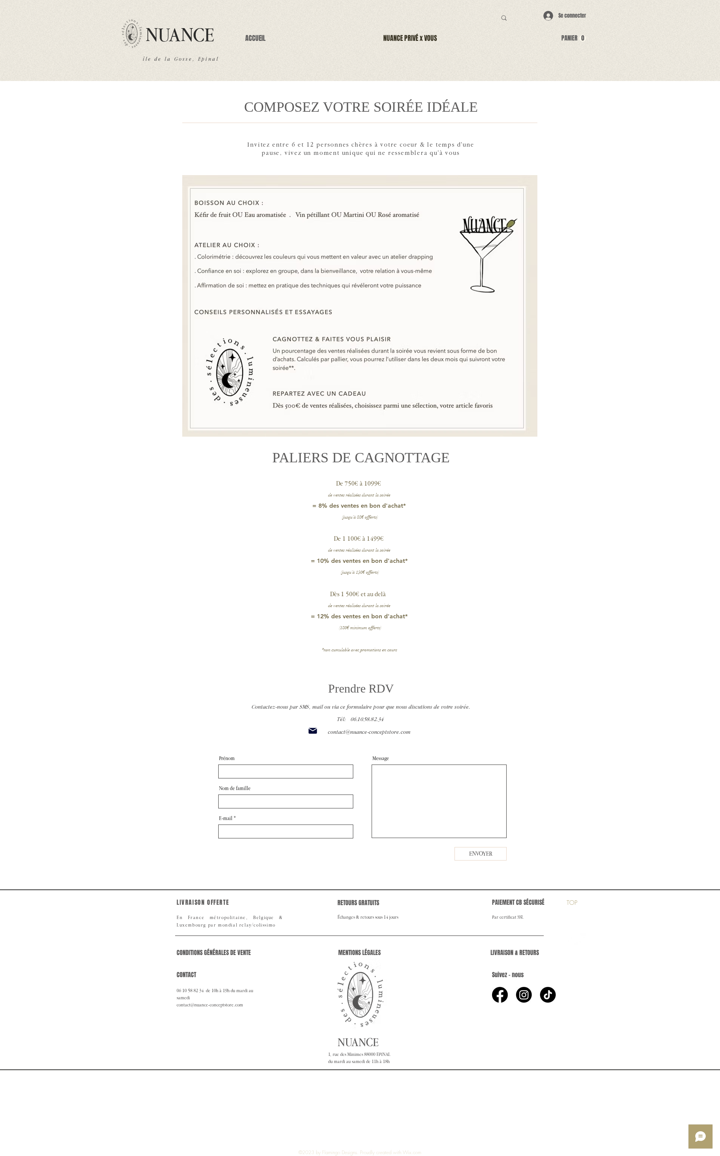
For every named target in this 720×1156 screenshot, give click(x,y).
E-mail (225, 818)
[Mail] (313, 731)
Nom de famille (234, 788)
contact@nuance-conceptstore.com (369, 731)
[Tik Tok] (548, 995)
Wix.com (412, 1152)
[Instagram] (524, 995)
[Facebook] (500, 995)
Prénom (227, 758)
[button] (573, 38)
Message (380, 758)
